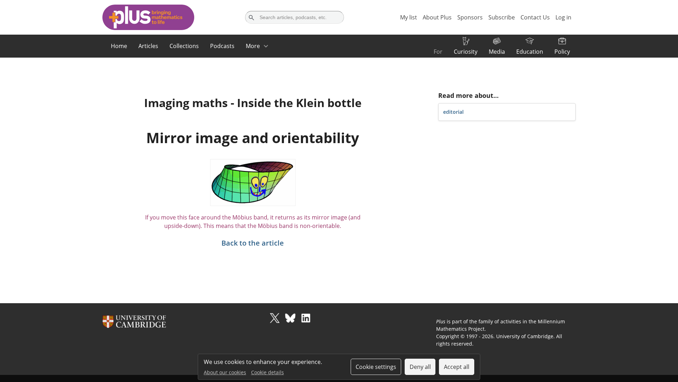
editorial (453, 111)
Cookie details (267, 372)
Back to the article (252, 243)
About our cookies (225, 372)
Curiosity (465, 51)
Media (497, 51)
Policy (562, 51)
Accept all (456, 367)
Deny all (420, 367)
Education (529, 51)
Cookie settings (376, 367)
